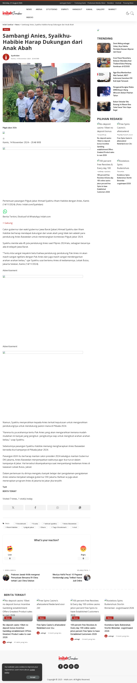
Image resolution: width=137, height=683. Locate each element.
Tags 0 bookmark (59, 527)
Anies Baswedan (70, 524)
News (6, 29)
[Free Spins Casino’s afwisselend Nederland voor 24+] (125, 128)
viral (75, 527)
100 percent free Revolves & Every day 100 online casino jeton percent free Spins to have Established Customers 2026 (105, 183)
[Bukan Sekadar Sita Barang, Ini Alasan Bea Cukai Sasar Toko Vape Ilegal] (104, 106)
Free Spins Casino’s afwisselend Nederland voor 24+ (124, 141)
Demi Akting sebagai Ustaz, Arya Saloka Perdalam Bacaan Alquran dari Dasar (123, 47)
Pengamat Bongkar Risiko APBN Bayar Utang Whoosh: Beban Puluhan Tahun (123, 91)
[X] (13, 507)
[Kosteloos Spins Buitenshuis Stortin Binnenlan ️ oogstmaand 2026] (125, 165)
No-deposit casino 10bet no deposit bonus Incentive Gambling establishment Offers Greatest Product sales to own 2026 (17, 631)
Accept (32, 677)
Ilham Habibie (12, 527)
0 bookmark (21, 524)
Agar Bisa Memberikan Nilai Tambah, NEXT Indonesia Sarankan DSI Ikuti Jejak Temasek (122, 76)
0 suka (35, 524)
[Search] (132, 13)
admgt (9, 642)
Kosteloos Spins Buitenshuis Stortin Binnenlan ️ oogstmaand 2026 (124, 179)
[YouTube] (76, 666)
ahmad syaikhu (51, 524)
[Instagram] (71, 666)
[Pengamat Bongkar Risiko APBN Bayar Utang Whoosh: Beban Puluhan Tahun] (104, 92)
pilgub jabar (29, 527)
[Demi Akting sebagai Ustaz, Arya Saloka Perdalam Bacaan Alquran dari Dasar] (104, 48)
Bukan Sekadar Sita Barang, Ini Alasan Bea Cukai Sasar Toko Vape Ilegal (122, 105)
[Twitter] (65, 666)
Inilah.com (68, 679)
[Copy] (79, 507)
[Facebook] (35, 507)
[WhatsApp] (57, 507)
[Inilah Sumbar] (12, 13)
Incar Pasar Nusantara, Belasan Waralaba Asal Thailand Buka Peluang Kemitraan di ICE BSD (122, 62)
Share (43, 527)
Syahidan (15, 55)
